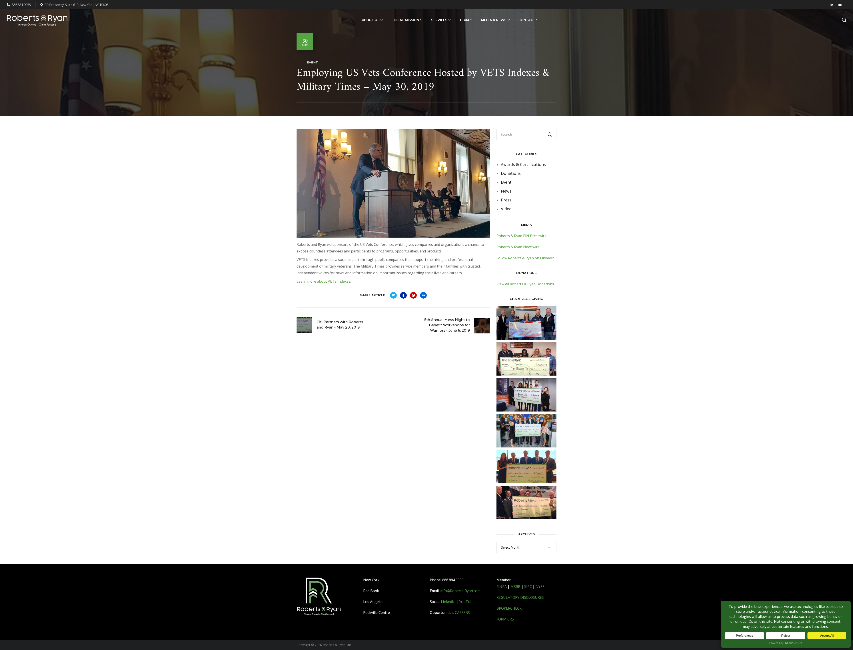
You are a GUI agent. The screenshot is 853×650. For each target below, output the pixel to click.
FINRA (501, 586)
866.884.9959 (21, 5)
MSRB (515, 586)
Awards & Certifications (523, 164)
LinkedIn (448, 601)
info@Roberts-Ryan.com (460, 590)
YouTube (466, 601)
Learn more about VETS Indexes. (324, 281)
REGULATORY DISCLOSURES (520, 597)
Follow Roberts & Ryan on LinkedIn (525, 258)
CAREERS (462, 612)
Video (506, 208)
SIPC (528, 586)
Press (506, 200)
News (506, 191)
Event (312, 62)
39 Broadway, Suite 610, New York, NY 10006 (76, 5)
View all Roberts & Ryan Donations (525, 284)
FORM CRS (505, 619)
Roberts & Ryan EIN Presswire (521, 235)
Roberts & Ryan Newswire (518, 246)
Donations (511, 173)
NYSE (540, 586)
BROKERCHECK (509, 608)
